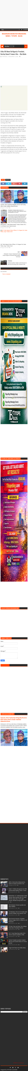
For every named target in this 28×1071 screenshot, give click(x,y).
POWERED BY (15, 1062)
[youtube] (26, 30)
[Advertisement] (14, 14)
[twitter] (21, 30)
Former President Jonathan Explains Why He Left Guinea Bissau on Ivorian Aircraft (18, 941)
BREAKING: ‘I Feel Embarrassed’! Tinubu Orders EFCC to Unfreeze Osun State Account (13, 225)
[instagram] (23, 30)
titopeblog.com (21, 1062)
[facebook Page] (25, 30)
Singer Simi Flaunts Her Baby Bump (17, 947)
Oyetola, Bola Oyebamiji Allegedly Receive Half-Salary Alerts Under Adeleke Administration (13, 205)
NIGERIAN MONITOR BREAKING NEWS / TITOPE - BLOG (14, 35)
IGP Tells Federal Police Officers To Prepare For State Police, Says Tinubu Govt (13, 245)
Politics (8, 179)
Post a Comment (6, 274)
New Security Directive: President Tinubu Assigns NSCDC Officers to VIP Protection (18, 920)
